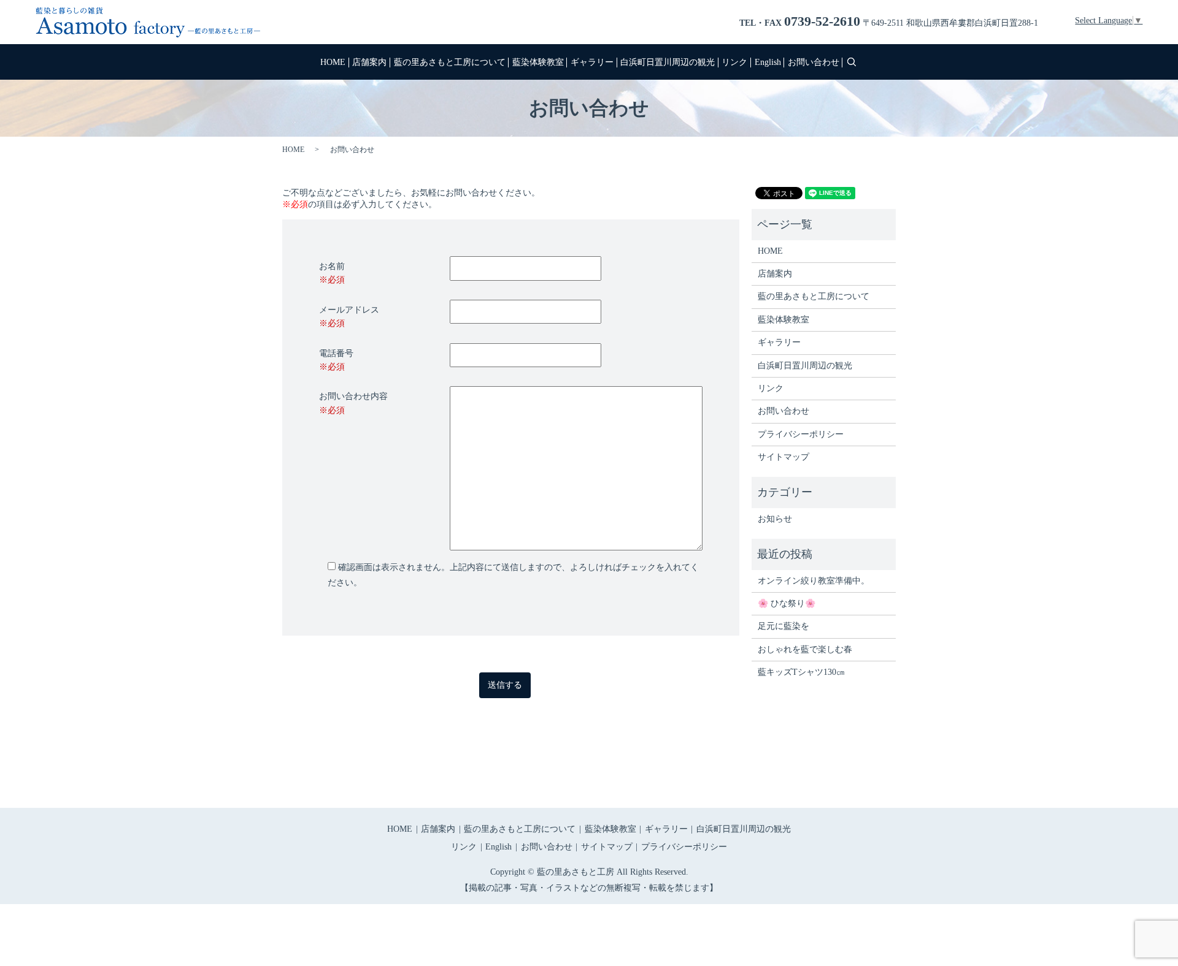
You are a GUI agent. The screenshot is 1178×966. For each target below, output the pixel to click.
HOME (332, 62)
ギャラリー (592, 62)
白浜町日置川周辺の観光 (667, 62)
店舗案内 (369, 62)
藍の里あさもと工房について (450, 62)
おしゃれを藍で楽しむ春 (805, 649)
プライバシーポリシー (801, 434)
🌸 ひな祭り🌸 (786, 603)
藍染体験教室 (538, 62)
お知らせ (775, 518)
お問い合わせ (813, 62)
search (851, 62)
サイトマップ (783, 457)
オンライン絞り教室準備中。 (813, 580)
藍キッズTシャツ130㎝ (801, 672)
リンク (734, 62)
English (768, 62)
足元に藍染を (783, 626)
